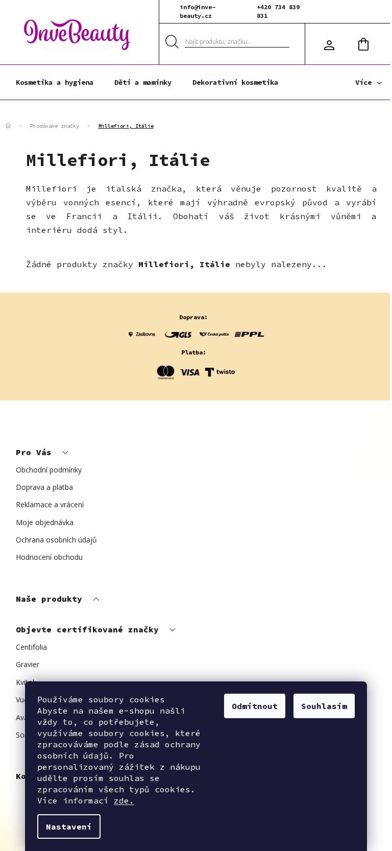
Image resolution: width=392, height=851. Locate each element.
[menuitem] (55, 82)
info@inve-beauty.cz (197, 11)
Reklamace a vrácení (50, 504)
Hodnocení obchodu (49, 557)
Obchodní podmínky (49, 470)
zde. (124, 800)
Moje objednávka (45, 522)
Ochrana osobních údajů (56, 540)
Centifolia (31, 647)
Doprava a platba (44, 487)
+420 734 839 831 (278, 11)
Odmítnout (255, 706)
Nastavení (69, 826)
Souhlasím (324, 706)
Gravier (27, 664)
